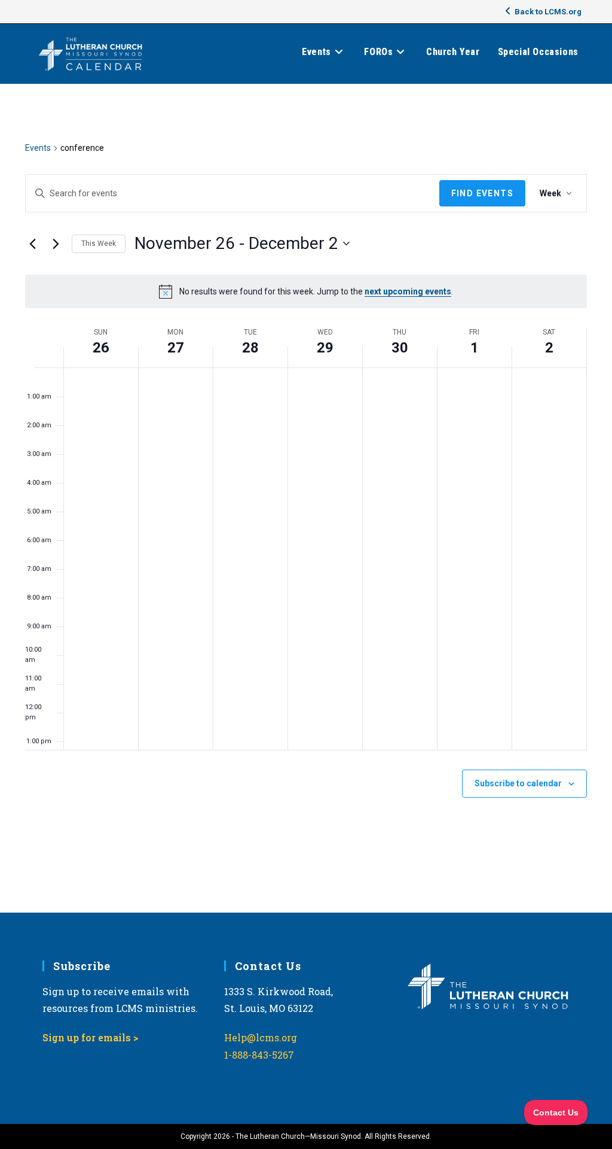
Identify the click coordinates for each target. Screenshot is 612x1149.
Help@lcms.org (260, 1037)
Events (38, 148)
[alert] (306, 291)
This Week (98, 243)
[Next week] (55, 243)
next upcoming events (408, 291)
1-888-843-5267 (259, 1054)
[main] (306, 498)
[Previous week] (32, 243)
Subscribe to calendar (518, 783)
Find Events (482, 193)
